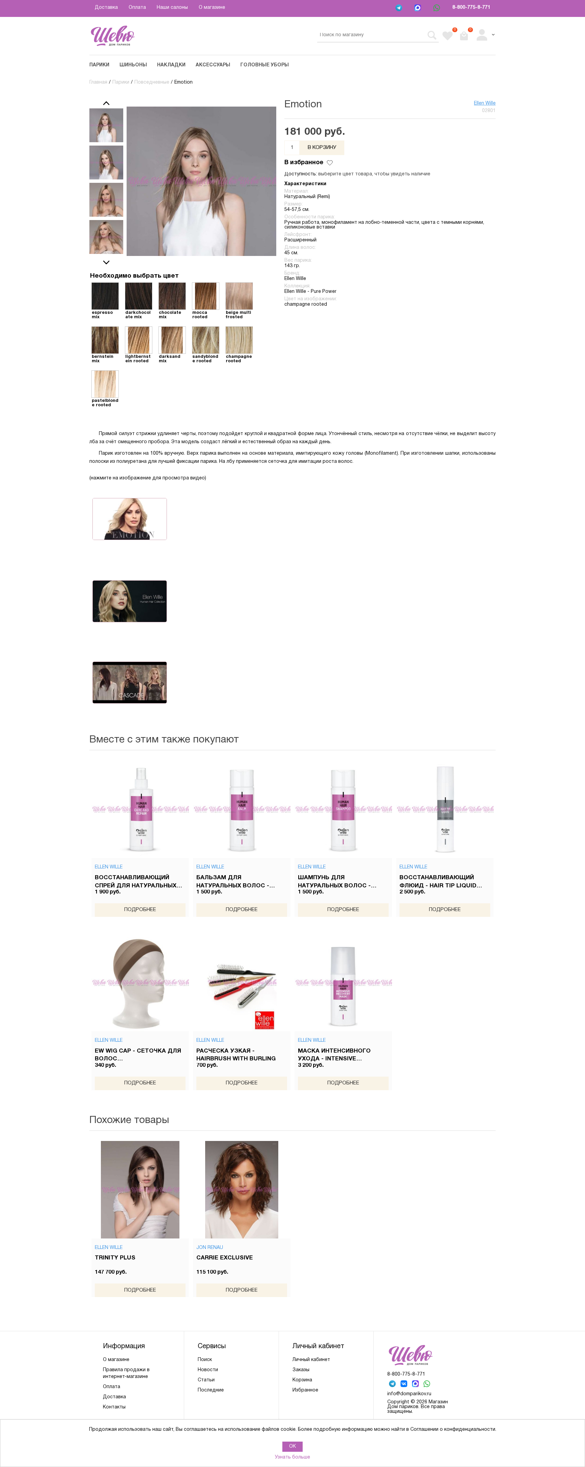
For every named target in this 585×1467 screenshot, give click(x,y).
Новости (208, 1370)
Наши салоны (172, 7)
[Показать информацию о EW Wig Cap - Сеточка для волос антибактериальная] (140, 982)
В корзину (322, 147)
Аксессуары (213, 65)
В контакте (404, 1384)
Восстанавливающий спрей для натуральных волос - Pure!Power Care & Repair (137, 882)
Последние (211, 1390)
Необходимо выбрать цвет (134, 276)
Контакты (114, 1407)
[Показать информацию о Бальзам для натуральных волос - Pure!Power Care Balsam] (241, 809)
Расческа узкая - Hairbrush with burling (236, 1055)
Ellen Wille (485, 103)
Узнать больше (292, 1457)
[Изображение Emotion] (106, 125)
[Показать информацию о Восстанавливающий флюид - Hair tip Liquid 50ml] (445, 809)
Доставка (106, 7)
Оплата (137, 7)
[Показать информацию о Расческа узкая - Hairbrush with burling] (241, 982)
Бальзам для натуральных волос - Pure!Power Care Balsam (238, 882)
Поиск (205, 1360)
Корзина (302, 1380)
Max (418, 8)
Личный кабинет (311, 1360)
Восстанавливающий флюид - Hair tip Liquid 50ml (437, 882)
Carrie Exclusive (224, 1257)
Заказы (300, 1370)
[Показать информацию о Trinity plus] (140, 1189)
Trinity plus (115, 1257)
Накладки (171, 65)
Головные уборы (264, 65)
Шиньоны (133, 65)
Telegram (399, 8)
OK (292, 1446)
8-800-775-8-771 (471, 7)
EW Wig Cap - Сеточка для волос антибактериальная (138, 1056)
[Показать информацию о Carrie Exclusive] (241, 1189)
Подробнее (140, 909)
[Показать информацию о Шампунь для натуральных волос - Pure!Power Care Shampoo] (343, 809)
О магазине (212, 7)
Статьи (206, 1380)
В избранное (303, 163)
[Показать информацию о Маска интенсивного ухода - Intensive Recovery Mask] (343, 982)
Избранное (305, 1390)
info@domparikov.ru (409, 1394)
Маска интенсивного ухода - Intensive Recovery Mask (334, 1056)
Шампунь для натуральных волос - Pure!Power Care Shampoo (342, 882)
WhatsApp (437, 8)
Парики (99, 65)
